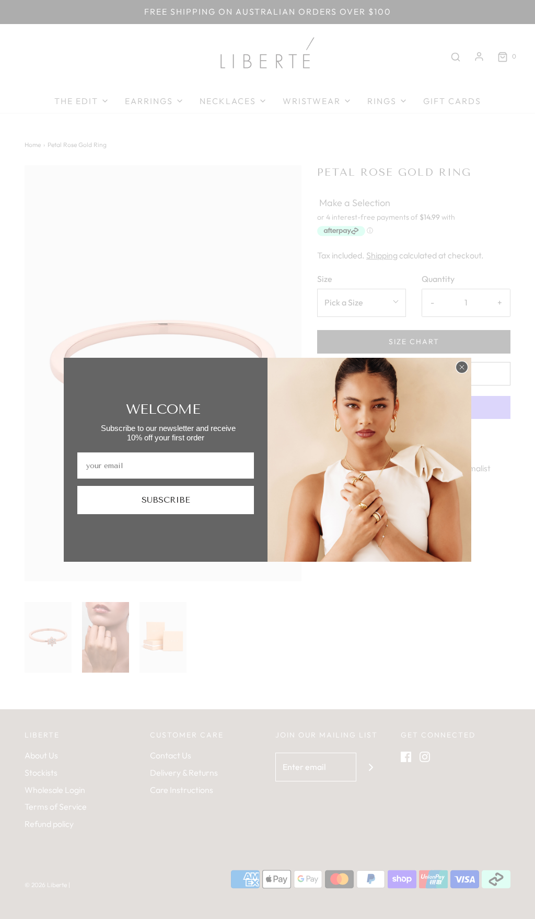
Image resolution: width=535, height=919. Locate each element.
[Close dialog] (462, 367)
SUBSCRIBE (166, 500)
